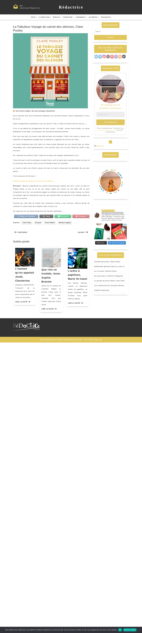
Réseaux (56, 17)
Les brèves (93, 17)
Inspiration (67, 17)
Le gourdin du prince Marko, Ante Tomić (109, 281)
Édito (33, 17)
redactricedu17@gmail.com (30, 8)
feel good (38, 222)
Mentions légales (130, 630)
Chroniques (80, 17)
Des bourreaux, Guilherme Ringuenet (108, 276)
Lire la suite (21, 302)
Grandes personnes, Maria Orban (107, 261)
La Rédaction (44, 17)
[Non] (139, 630)
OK (120, 630)
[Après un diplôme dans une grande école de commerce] (119, 231)
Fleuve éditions (50, 222)
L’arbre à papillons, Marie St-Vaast (77, 274)
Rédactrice (71, 7)
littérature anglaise (65, 222)
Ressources (106, 17)
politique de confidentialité (107, 130)
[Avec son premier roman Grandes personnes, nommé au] (102, 231)
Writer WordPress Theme (51, 340)
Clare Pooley (26, 222)
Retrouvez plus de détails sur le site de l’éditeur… (34, 181)
